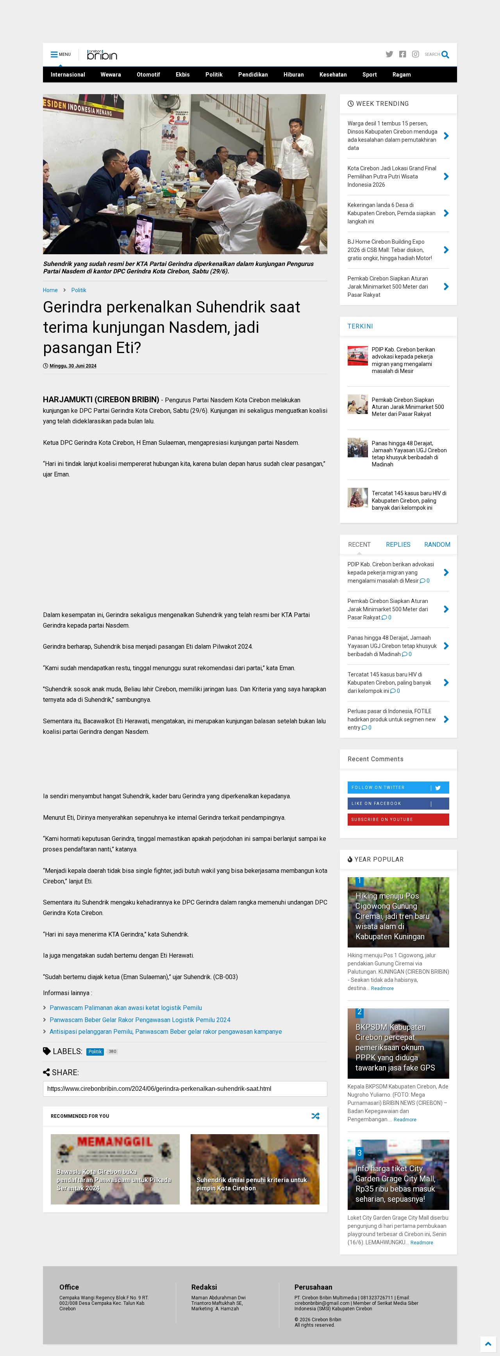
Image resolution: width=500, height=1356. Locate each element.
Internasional (68, 74)
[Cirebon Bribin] (102, 57)
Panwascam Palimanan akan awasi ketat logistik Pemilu (126, 1008)
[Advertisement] (185, 553)
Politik (214, 74)
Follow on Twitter (378, 787)
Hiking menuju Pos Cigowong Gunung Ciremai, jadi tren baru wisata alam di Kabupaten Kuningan (392, 916)
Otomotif (148, 74)
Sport (369, 74)
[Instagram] (415, 54)
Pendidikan (253, 74)
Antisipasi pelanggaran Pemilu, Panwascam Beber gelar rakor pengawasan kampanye (166, 1031)
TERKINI (360, 326)
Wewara (111, 74)
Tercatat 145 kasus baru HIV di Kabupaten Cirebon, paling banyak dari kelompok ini (409, 500)
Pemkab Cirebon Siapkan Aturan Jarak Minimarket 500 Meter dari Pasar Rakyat (408, 407)
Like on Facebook (376, 803)
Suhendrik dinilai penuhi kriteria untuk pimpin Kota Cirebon (251, 1184)
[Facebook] (402, 54)
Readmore (382, 988)
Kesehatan (333, 74)
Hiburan (294, 74)
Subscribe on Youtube (382, 819)
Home (50, 290)
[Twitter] (389, 54)
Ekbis (183, 74)
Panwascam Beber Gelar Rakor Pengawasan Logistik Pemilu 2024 (140, 1020)
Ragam (402, 74)
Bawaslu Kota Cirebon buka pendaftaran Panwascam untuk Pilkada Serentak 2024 (114, 1180)
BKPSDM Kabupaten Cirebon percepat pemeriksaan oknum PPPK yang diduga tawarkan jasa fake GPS (395, 1047)
